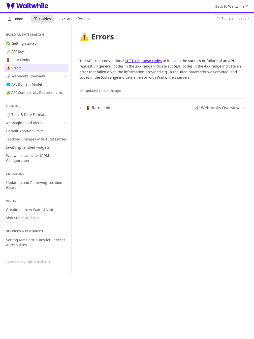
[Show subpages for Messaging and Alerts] (65, 123)
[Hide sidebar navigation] (70, 148)
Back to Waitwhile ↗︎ (232, 6)
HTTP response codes (143, 60)
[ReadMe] (39, 262)
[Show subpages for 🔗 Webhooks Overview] (65, 76)
